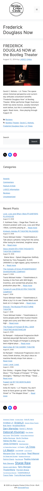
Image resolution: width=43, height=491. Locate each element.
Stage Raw (23, 463)
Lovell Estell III (28, 450)
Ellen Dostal (6, 435)
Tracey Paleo (8, 475)
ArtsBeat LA (8, 423)
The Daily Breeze (22, 470)
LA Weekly (8, 450)
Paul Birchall (19, 459)
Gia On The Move (22, 438)
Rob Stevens (8, 463)
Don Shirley (29, 432)
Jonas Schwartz (10, 443)
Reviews (9, 120)
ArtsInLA (19, 422)
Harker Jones (21, 441)
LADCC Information (11, 189)
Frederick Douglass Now (13, 126)
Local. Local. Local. (11, 364)
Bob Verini (7, 425)
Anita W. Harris (29, 419)
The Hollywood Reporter (9, 473)
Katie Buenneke (23, 444)
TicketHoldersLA (24, 473)
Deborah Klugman (14, 432)
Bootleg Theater (12, 123)
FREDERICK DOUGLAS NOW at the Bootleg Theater (20, 50)
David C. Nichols (27, 123)
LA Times (29, 126)
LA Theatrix (21, 447)
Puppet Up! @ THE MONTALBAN (17, 382)
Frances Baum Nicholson (27, 435)
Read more (32, 228)
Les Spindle (19, 450)
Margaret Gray (9, 453)
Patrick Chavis (8, 459)
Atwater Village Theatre (32, 423)
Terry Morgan (24, 467)
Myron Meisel (21, 454)
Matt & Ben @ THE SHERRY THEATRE (19, 347)
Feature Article (9, 186)
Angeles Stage (19, 419)
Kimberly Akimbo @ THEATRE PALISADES (20, 231)
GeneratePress (23, 488)
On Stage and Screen (10, 456)
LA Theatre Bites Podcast (10, 447)
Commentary (8, 182)
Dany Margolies (10, 428)
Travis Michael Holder (22, 475)
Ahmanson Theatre (8, 419)
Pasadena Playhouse (24, 456)
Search (6, 137)
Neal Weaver (33, 453)
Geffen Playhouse (9, 438)
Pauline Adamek (31, 459)
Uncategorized (9, 197)
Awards (6, 179)
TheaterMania (9, 470)
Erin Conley (15, 435)
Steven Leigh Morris (10, 467)
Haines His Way (9, 441)
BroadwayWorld (19, 425)
